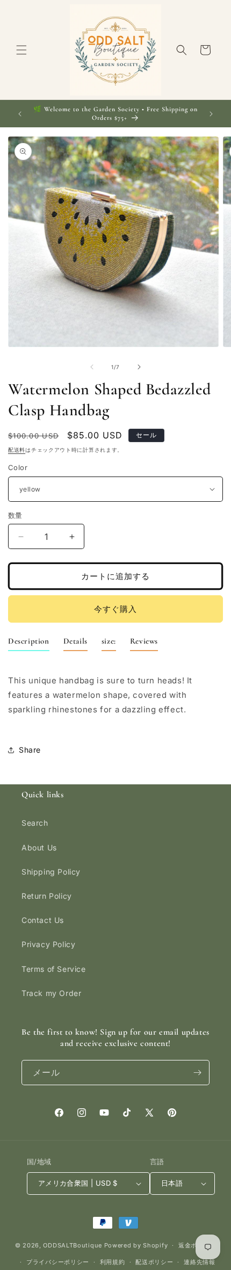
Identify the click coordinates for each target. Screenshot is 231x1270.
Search (34, 822)
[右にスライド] (139, 367)
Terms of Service (53, 968)
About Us (39, 847)
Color (17, 467)
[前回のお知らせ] (20, 114)
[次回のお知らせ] (211, 114)
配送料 (16, 449)
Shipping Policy (51, 871)
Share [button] (30, 749)
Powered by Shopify (136, 1245)
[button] (21, 50)
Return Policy (46, 895)
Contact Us (42, 920)
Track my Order (51, 993)
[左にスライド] (92, 367)
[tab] (28, 643)
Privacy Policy (48, 944)
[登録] (197, 1072)
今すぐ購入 (115, 609)
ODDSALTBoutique (72, 1245)
